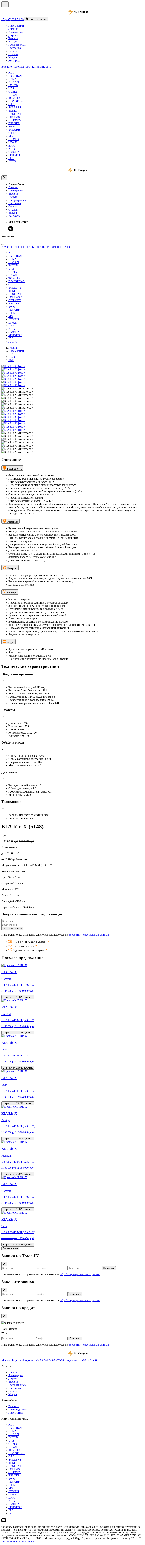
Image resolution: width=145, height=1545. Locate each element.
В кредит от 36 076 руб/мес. (18, 1174)
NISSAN (13, 82)
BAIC (11, 145)
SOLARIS (14, 129)
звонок (38, 19)
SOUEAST (15, 116)
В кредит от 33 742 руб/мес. (18, 1103)
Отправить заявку (12, 928)
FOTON (13, 85)
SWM (11, 126)
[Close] (2, 244)
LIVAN (12, 142)
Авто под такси (22, 66)
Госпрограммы (17, 44)
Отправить (108, 1268)
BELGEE (14, 123)
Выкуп (12, 41)
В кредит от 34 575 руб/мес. (18, 1138)
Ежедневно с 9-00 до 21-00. (81, 1360)
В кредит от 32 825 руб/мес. (18, 1067)
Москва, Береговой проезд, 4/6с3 (21, 1360)
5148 (11, 360)
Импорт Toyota (61, 246)
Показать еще (10, 1248)
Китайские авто (41, 66)
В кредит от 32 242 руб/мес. (18, 1032)
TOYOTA (14, 97)
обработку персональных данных (89, 934)
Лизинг (13, 28)
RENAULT (15, 78)
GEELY (13, 91)
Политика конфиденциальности (18, 1541)
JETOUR (13, 139)
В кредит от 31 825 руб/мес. (18, 997)
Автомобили (16, 25)
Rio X (11, 357)
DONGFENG (16, 101)
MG (10, 136)
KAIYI (12, 148)
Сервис (12, 51)
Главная (13, 347)
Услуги (12, 57)
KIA (11, 72)
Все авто (6, 66)
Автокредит (15, 32)
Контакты (14, 60)
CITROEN (14, 120)
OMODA (13, 151)
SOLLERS (14, 107)
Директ (12, 1378)
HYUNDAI (15, 75)
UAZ (11, 88)
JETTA (12, 161)
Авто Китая (15, 1412)
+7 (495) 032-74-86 (12, 19)
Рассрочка (14, 47)
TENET (13, 110)
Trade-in (13, 38)
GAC (11, 104)
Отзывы (13, 54)
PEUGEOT (15, 155)
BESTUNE (15, 113)
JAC (11, 158)
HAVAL (13, 94)
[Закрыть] (4, 177)
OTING (13, 132)
